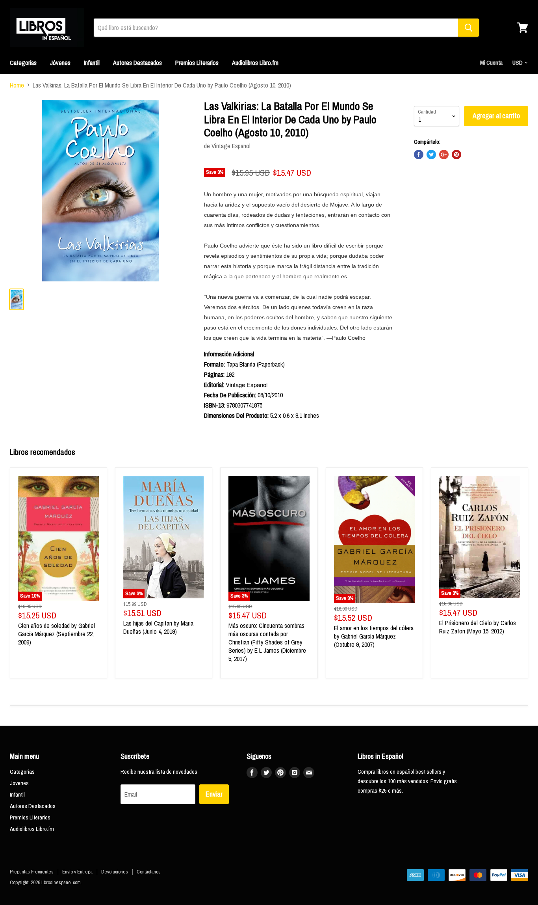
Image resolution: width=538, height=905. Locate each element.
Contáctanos (149, 871)
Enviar (214, 794)
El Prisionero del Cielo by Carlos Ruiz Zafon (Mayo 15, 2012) (477, 626)
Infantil (92, 62)
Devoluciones (114, 871)
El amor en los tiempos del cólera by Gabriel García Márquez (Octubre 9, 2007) (374, 636)
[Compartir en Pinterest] (456, 154)
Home (17, 85)
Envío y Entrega (77, 871)
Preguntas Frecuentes (32, 871)
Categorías (23, 62)
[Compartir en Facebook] (418, 154)
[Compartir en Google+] (444, 154)
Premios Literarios (197, 62)
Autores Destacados (137, 62)
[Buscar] (468, 28)
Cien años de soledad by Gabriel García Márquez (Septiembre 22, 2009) (56, 633)
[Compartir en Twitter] (431, 154)
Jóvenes (60, 62)
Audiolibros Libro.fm (255, 62)
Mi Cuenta (491, 62)
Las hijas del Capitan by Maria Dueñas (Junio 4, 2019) (158, 627)
